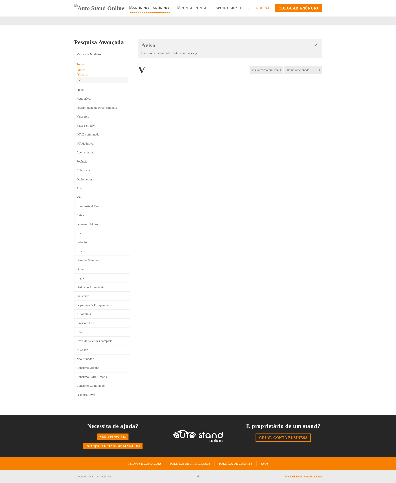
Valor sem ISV (86, 125)
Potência (82, 161)
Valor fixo (83, 116)
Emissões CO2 (86, 323)
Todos (80, 64)
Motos (81, 70)
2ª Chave (82, 349)
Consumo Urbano (88, 367)
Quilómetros (84, 179)
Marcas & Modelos (89, 54)
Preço (80, 89)
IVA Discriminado (88, 134)
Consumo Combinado (91, 385)
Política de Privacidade (190, 463)
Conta (200, 8)
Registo (81, 278)
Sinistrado (83, 296)
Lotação (82, 242)
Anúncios (162, 8)
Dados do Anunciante (90, 287)
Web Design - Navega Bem (303, 476)
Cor (79, 233)
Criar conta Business (283, 438)
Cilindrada (83, 170)
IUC (79, 331)
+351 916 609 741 (257, 8)
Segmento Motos (87, 224)
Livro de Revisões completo (95, 341)
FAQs (264, 463)
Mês (79, 197)
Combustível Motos (89, 206)
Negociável (84, 98)
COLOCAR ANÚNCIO (298, 8)
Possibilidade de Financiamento (97, 107)
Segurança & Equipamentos (94, 305)
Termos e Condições (144, 463)
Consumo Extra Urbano (92, 376)
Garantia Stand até (88, 260)
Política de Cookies (235, 463)
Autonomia (84, 314)
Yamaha (82, 74)
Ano (79, 188)
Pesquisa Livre (86, 394)
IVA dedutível (85, 143)
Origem (81, 269)
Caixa (80, 215)
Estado (81, 251)
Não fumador (85, 358)
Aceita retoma (85, 152)
